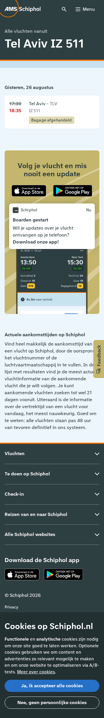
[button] (98, 359)
